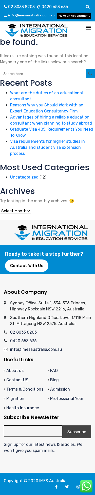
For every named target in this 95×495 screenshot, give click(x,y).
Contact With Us (26, 265)
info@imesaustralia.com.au (31, 15)
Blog (54, 379)
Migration (15, 398)
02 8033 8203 (21, 6)
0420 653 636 (54, 6)
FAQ (54, 370)
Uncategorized (24, 177)
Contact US (17, 379)
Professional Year (66, 398)
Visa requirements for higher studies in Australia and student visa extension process (47, 147)
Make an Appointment (74, 15)
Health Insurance (22, 407)
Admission (60, 389)
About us (15, 370)
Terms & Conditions (24, 389)
